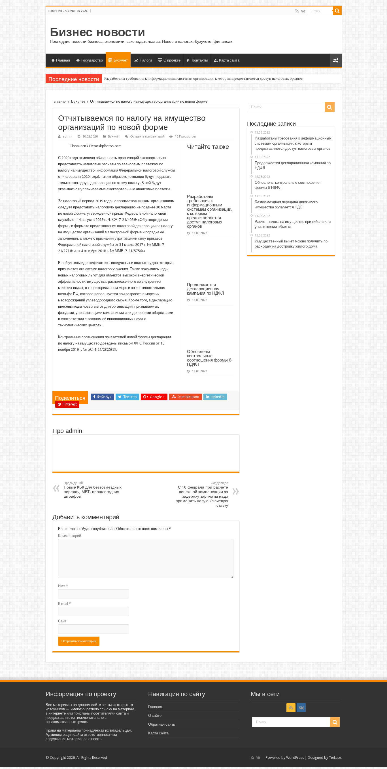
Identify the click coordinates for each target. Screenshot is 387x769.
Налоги (146, 60)
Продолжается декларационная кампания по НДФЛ (205, 288)
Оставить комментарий (147, 136)
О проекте (171, 60)
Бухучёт (121, 60)
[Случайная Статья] (336, 60)
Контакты (200, 60)
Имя (63, 586)
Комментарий (69, 536)
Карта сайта (229, 60)
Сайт (62, 621)
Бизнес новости (97, 32)
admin (68, 136)
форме (79, 213)
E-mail (64, 603)
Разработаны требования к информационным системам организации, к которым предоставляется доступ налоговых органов (203, 78)
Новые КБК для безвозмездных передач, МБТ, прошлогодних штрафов (93, 489)
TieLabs (335, 757)
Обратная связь (161, 724)
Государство (92, 60)
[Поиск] (337, 11)
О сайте (154, 715)
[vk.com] (303, 11)
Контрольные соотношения (81, 337)
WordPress (295, 757)
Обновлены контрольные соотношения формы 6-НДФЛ (210, 358)
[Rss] (297, 11)
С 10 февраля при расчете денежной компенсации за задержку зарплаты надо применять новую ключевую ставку (202, 494)
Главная (63, 60)
